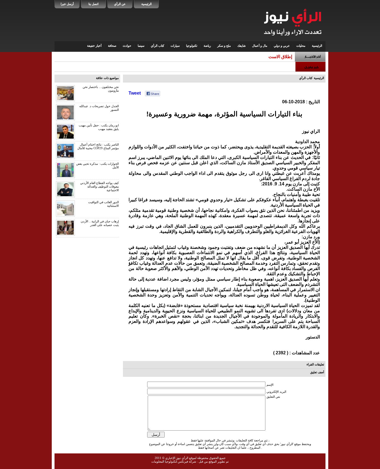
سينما (141, 45)
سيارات (175, 45)
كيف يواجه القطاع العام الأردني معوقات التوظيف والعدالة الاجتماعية (99, 186)
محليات (300, 45)
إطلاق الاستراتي (277, 56)
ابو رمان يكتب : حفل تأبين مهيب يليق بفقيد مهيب (99, 127)
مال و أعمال (259, 45)
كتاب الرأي (157, 45)
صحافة (112, 45)
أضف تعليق (317, 372)
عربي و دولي (282, 45)
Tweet (135, 93)
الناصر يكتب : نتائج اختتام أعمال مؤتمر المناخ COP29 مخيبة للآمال (98, 146)
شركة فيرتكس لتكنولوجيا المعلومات (173, 461)
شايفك (241, 45)
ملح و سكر (224, 45)
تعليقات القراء (315, 364)
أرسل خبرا (67, 4)
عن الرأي (120, 4)
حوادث (127, 45)
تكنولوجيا (191, 45)
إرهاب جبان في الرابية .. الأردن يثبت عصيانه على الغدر (100, 223)
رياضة (207, 45)
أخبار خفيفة (94, 45)
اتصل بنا (93, 4)
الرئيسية (146, 4)
